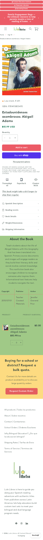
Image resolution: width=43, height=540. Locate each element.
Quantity (6, 132)
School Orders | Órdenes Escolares (20, 428)
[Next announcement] (38, 18)
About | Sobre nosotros (15, 416)
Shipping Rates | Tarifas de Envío (19, 443)
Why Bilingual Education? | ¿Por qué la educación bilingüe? (20, 435)
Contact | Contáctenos (14, 422)
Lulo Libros (12, 533)
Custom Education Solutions (30, 533)
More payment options (21, 162)
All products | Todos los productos (20, 410)
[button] (6, 29)
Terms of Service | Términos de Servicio (18, 450)
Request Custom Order (21, 391)
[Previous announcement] (4, 18)
